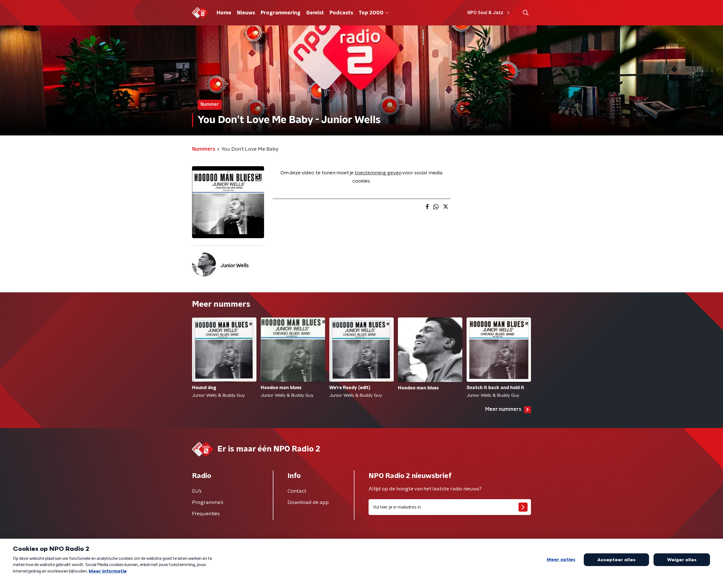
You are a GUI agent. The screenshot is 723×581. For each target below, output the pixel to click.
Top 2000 (371, 13)
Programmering (280, 13)
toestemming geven (378, 173)
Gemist (315, 13)
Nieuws (246, 13)
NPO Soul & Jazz (485, 12)
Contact (297, 491)
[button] (525, 13)
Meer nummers (503, 409)
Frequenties (206, 513)
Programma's (207, 502)
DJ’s (197, 491)
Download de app (308, 502)
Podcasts (341, 13)
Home (224, 13)
